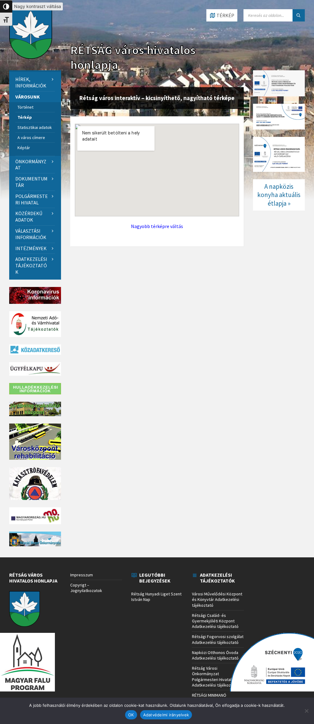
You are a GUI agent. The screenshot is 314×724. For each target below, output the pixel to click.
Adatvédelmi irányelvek (166, 714)
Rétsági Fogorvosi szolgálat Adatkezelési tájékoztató (217, 639)
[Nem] (306, 711)
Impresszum (81, 575)
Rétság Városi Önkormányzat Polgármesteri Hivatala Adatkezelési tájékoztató (215, 676)
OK (131, 714)
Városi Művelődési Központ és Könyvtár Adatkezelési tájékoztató (217, 599)
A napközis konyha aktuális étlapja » (279, 194)
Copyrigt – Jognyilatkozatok (86, 587)
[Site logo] (30, 57)
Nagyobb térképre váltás (157, 226)
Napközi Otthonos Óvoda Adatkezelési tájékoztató (215, 655)
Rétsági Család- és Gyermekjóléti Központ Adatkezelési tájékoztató (215, 621)
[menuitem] (35, 82)
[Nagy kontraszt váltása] (6, 6)
